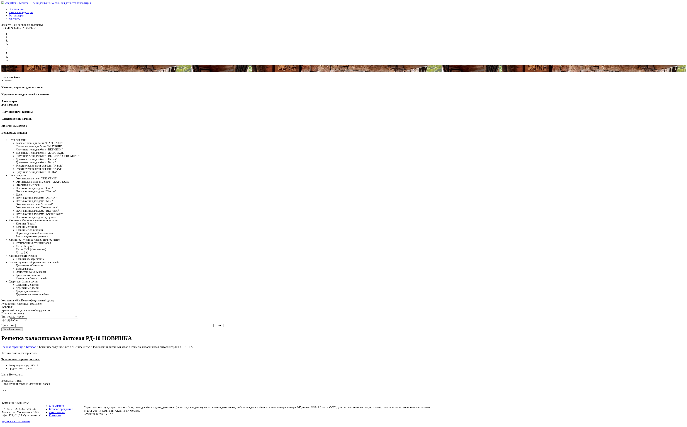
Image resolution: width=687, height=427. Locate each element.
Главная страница (12, 346)
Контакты (15, 18)
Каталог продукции (21, 12)
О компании (16, 9)
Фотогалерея (16, 15)
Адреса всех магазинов (16, 421)
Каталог (31, 346)
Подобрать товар (12, 329)
